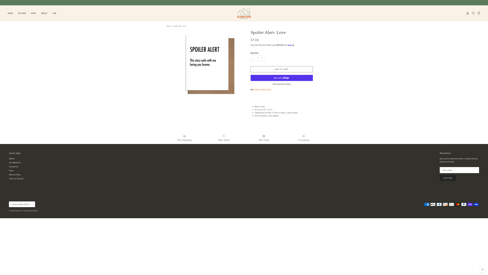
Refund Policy (15, 175)
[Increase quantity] (263, 58)
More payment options (282, 84)
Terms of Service (16, 178)
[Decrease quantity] (253, 58)
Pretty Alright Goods (262, 89)
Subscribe (448, 178)
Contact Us (13, 167)
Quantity (255, 53)
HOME (10, 13)
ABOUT (44, 13)
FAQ (54, 13)
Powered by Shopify (31, 211)
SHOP (33, 13)
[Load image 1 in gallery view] (210, 65)
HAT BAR (22, 13)
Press (11, 170)
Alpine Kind (18, 211)
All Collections (15, 162)
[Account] (467, 13)
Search (12, 158)
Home (168, 26)
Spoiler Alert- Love (179, 26)
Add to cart (281, 69)
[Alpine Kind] (244, 13)
